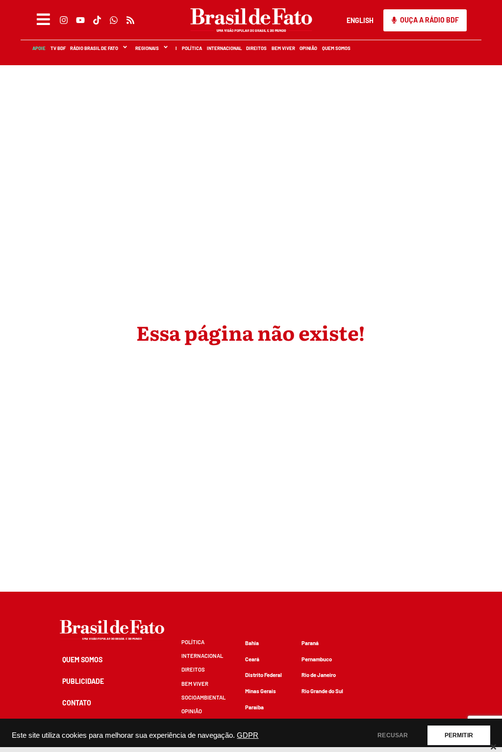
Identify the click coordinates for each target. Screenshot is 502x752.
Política (191, 48)
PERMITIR (459, 735)
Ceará (252, 659)
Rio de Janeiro (318, 675)
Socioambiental (203, 697)
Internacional (223, 48)
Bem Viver (283, 48)
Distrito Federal (263, 675)
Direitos (256, 48)
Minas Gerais (260, 691)
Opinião (308, 48)
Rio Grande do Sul (322, 691)
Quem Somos (336, 48)
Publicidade (83, 681)
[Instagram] (63, 20)
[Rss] (130, 20)
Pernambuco (316, 659)
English (360, 20)
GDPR (247, 735)
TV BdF (57, 48)
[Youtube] (79, 20)
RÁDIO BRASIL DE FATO (94, 48)
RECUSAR (392, 735)
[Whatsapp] (113, 20)
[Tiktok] (96, 20)
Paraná (310, 643)
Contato (76, 703)
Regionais (146, 48)
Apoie (38, 48)
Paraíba (254, 707)
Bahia (252, 643)
